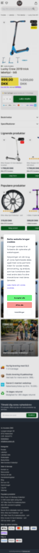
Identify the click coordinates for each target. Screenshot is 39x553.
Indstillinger (19, 312)
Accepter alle (19, 298)
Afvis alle (19, 305)
